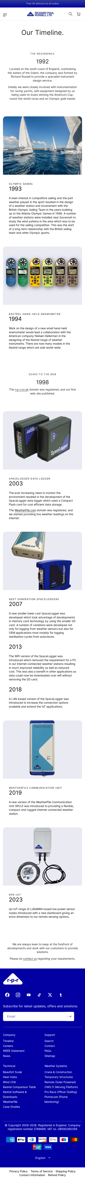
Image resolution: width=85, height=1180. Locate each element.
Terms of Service (42, 1171)
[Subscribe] (69, 1016)
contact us (30, 958)
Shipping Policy (66, 1171)
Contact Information (32, 1175)
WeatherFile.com (25, 510)
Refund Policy (57, 1175)
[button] (6, 15)
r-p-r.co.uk (21, 389)
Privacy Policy (18, 1171)
